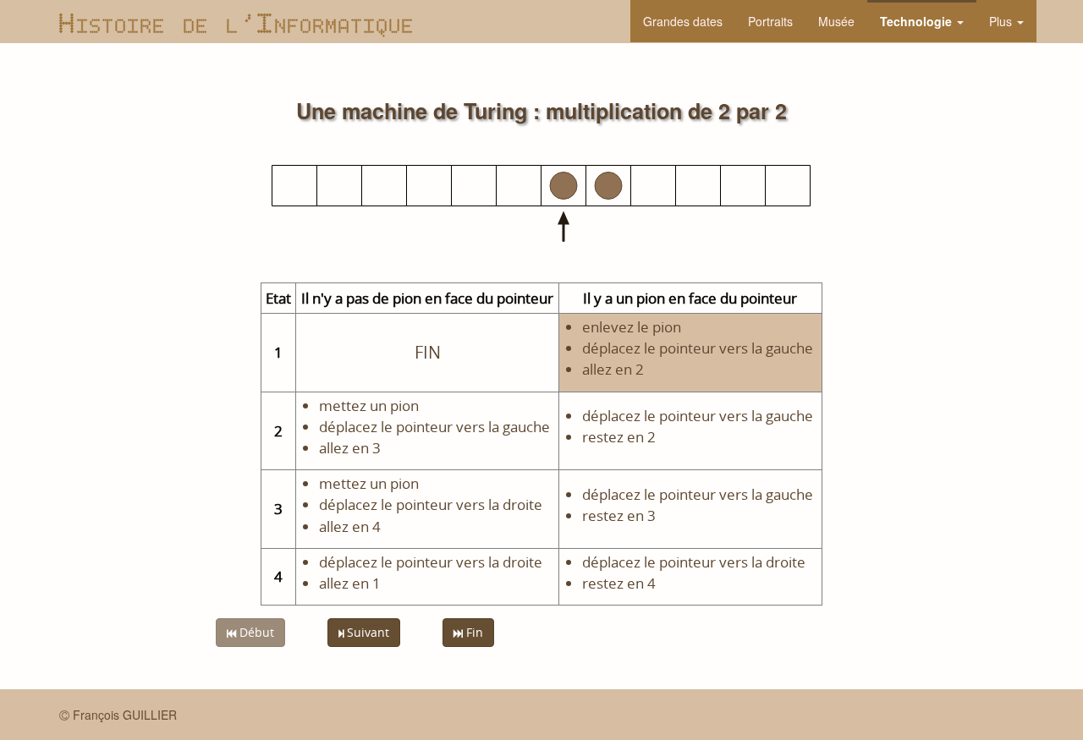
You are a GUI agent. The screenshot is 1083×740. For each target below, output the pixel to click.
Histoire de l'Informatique (237, 21)
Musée (836, 21)
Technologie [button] (917, 21)
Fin (473, 632)
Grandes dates (683, 21)
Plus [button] (1002, 21)
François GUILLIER (125, 714)
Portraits (770, 21)
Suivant (366, 632)
